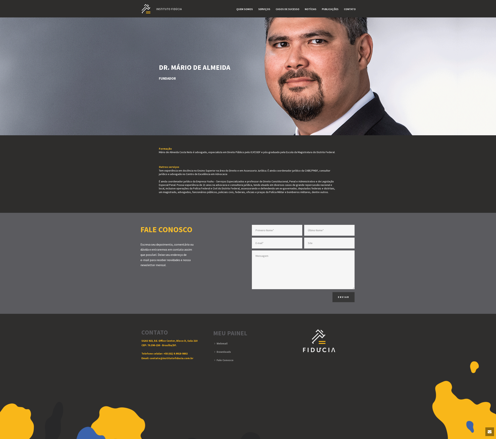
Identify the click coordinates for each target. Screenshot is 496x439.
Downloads (224, 352)
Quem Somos (244, 9)
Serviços (264, 9)
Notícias (310, 9)
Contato (350, 9)
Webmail (222, 343)
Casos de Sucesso (287, 9)
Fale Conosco (225, 360)
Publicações (330, 9)
